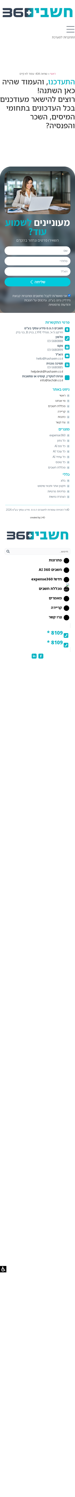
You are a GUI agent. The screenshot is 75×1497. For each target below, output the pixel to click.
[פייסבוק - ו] (40, 656)
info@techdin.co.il (51, 380)
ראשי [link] (53, 73)
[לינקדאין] (34, 656)
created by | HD (37, 517)
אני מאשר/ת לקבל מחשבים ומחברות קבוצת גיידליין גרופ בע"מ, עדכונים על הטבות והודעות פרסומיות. (41, 300)
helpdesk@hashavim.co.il (47, 371)
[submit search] (8, 551)
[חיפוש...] (40, 551)
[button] (70, 29)
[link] (37, 12)
